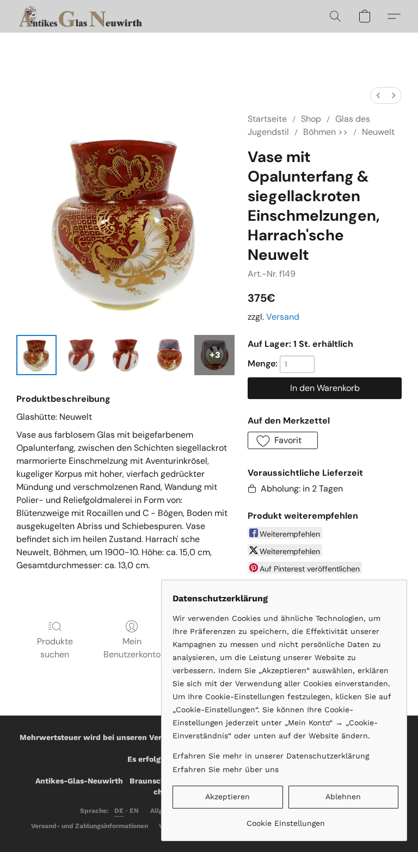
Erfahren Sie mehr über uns (226, 769)
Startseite (267, 119)
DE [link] (119, 810)
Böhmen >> (325, 132)
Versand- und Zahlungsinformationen (89, 826)
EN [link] (134, 810)
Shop (311, 119)
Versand (282, 316)
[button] (81, 16)
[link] (285, 819)
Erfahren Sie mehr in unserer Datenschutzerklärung (271, 755)
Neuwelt (378, 132)
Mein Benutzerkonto (132, 648)
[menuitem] (378, 95)
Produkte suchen (55, 648)
